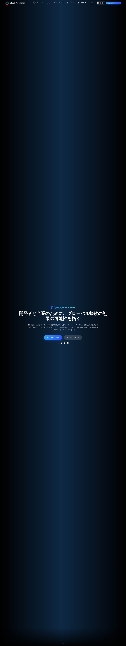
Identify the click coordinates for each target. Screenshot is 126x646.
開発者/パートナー (82, 3)
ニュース (92, 3)
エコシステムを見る (73, 337)
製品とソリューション (38, 3)
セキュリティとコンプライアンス (55, 3)
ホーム (28, 3)
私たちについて (71, 3)
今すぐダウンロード (53, 337)
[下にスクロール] (63, 641)
